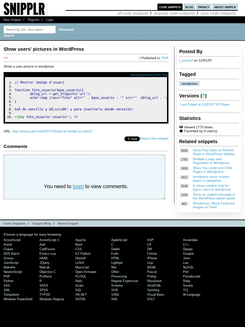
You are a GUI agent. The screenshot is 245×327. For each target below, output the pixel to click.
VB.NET (81, 294)
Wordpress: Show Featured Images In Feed (213, 205)
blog (189, 7)
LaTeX (79, 263)
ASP (150, 240)
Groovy (9, 258)
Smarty (188, 285)
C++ (186, 244)
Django (188, 249)
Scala (79, 285)
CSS (78, 249)
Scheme (117, 285)
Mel (113, 267)
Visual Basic (156, 294)
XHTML (80, 299)
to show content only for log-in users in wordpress (212, 187)
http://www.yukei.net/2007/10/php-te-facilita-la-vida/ (50, 131)
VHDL (115, 294)
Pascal (152, 272)
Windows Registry (51, 299)
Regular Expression (124, 281)
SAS (7, 285)
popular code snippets (174, 13)
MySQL (188, 267)
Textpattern (11, 294)
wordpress (189, 83)
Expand (136, 74)
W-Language (191, 294)
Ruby (186, 281)
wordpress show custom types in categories (211, 178)
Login (49, 20)
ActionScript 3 (49, 240)
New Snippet (12, 20)
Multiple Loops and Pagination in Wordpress (211, 161)
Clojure (8, 249)
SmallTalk (154, 285)
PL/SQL (80, 276)
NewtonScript (13, 272)
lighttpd (116, 263)
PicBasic (45, 276)
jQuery (44, 263)
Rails (78, 281)
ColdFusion (47, 249)
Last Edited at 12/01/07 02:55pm (205, 104)
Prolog (151, 276)
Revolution (154, 281)
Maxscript (82, 267)
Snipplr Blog (41, 223)
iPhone (152, 258)
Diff (149, 249)
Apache (80, 240)
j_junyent (186, 60)
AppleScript (119, 240)
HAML (43, 258)
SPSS (43, 290)
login (78, 186)
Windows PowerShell (18, 299)
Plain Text (160, 74)
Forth (114, 253)
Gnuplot (188, 253)
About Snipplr (68, 223)
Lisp (150, 263)
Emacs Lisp (47, 253)
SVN (114, 290)
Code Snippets (14, 223)
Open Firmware (85, 272)
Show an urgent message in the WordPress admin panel (214, 196)
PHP (165, 58)
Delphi (115, 249)
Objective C (47, 272)
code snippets (170, 7)
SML (7, 290)
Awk (42, 244)
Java (186, 258)
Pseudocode (191, 276)
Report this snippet (154, 138)
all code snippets (132, 13)
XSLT (151, 299)
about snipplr (225, 7)
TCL (186, 290)
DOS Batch (11, 253)
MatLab (44, 267)
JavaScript (11, 263)
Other (115, 272)
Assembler (190, 240)
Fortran (152, 253)
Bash (79, 244)
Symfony (153, 290)
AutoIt (8, 244)
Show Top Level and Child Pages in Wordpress (212, 170)
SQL (78, 290)
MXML (151, 267)
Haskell (80, 258)
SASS (43, 285)
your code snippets (218, 13)
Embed (147, 74)
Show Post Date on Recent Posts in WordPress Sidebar (214, 152)
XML (114, 299)
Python (8, 281)
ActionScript (12, 240)
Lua (185, 263)
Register (33, 20)
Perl (186, 272)
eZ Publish (83, 253)
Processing (119, 276)
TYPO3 (44, 294)
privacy (203, 7)
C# (149, 244)
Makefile (9, 267)
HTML (115, 258)
